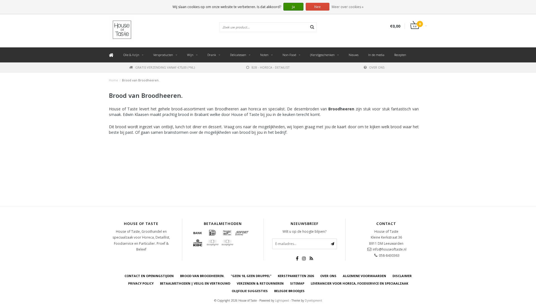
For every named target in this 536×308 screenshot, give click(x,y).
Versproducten (163, 55)
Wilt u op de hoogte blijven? (304, 231)
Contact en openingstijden (149, 276)
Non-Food (289, 55)
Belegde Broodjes (289, 291)
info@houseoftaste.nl (389, 249)
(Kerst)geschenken (322, 55)
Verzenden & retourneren (260, 283)
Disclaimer (402, 276)
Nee (317, 6)
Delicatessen (238, 55)
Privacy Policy (141, 283)
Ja (293, 6)
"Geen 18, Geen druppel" (251, 276)
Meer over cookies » (347, 6)
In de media (376, 55)
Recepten (400, 55)
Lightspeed (282, 300)
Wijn (190, 55)
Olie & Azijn (131, 55)
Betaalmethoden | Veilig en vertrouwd (195, 283)
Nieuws (353, 55)
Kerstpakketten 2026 (296, 276)
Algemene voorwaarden (364, 276)
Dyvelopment (313, 300)
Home (113, 80)
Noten (264, 55)
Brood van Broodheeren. (140, 80)
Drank (211, 55)
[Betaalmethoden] (198, 233)
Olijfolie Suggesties (250, 291)
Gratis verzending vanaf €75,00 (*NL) (165, 67)
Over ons (376, 67)
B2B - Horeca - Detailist (271, 67)
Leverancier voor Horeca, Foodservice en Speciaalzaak (359, 283)
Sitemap (297, 283)
